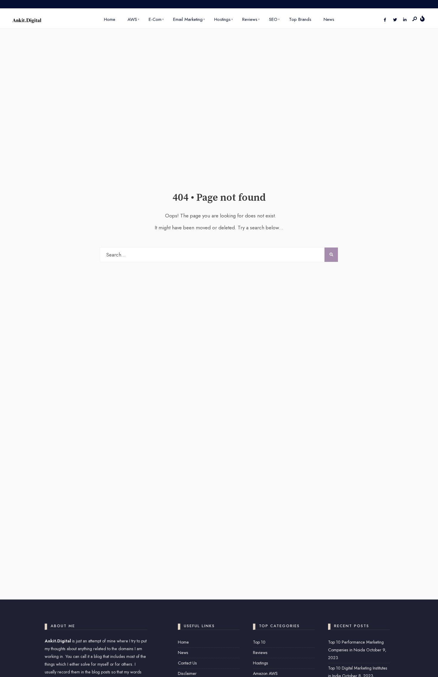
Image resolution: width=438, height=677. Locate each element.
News (329, 19)
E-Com (155, 19)
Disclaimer (187, 673)
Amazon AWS (265, 673)
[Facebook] (385, 20)
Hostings (222, 19)
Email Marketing (188, 19)
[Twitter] (395, 20)
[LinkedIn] (404, 20)
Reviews (249, 19)
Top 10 (259, 642)
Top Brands (300, 19)
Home (109, 19)
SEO (273, 19)
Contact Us (187, 663)
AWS (132, 19)
